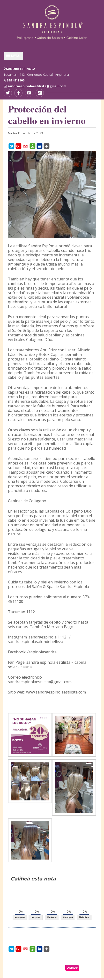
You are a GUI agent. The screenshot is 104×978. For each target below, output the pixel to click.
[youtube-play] (29, 93)
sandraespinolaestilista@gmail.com (36, 86)
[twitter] (8, 93)
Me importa (20, 917)
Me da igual (68, 917)
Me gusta (36, 917)
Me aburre (51, 917)
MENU (15, 56)
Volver (72, 968)
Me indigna (84, 917)
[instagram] (40, 93)
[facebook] (18, 93)
